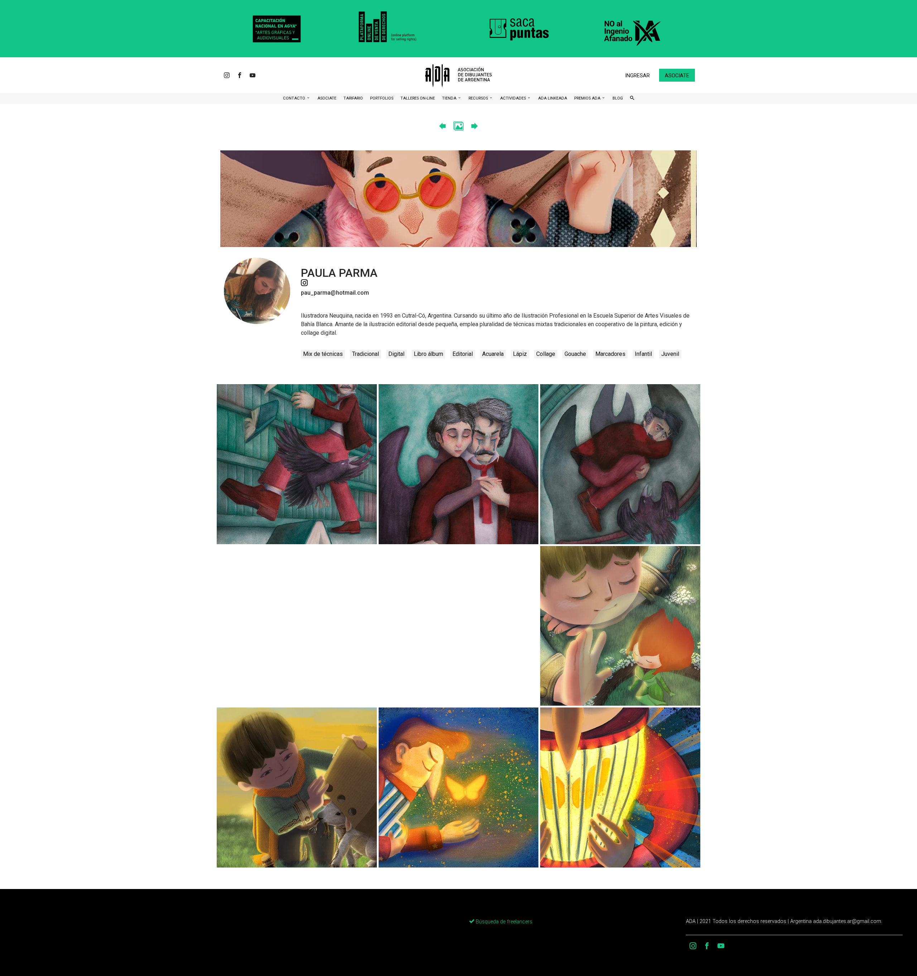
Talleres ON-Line (417, 98)
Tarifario (353, 98)
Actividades (513, 98)
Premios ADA (587, 98)
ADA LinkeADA (552, 98)
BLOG (618, 98)
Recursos (479, 98)
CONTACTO (294, 98)
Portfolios (381, 98)
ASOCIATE (326, 98)
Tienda (449, 98)
